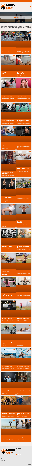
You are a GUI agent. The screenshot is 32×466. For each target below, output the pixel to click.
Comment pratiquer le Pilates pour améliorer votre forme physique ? (22, 437)
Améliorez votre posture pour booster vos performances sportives (23, 293)
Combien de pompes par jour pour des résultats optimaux (23, 169)
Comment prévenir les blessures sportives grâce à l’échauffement (8, 414)
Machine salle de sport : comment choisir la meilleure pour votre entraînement (8, 121)
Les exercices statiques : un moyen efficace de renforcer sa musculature (7, 49)
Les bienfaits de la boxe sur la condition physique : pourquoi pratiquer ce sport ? (23, 390)
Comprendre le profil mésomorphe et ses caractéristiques (23, 222)
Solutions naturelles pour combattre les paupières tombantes (23, 96)
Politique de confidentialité (29, 464)
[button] (30, 6)
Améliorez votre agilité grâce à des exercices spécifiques (7, 367)
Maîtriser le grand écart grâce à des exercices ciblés (22, 49)
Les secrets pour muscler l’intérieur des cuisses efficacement (8, 173)
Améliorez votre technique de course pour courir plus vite (23, 414)
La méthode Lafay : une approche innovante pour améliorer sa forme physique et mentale (7, 198)
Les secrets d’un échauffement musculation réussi (22, 196)
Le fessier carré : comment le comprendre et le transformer (8, 223)
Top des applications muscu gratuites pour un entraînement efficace (23, 73)
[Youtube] (20, 454)
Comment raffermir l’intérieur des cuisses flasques (8, 73)
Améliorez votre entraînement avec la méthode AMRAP (23, 144)
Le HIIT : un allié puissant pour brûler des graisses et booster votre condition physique (8, 342)
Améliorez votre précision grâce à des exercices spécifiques (23, 271)
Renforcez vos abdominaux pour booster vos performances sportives (8, 271)
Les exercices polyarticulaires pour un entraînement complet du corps (7, 96)
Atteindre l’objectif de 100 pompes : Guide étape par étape (7, 247)
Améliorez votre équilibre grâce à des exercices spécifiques (23, 319)
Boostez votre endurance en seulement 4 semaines (8, 437)
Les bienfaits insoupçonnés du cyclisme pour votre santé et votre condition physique (23, 247)
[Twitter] (18, 454)
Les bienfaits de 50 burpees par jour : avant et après (23, 121)
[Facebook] (16, 454)
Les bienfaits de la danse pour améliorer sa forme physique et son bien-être (8, 295)
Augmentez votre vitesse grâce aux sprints (7, 319)
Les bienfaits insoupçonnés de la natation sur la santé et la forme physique (23, 367)
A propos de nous (3, 460)
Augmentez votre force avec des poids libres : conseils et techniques (7, 390)
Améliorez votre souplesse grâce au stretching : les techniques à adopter (23, 342)
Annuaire (2, 462)
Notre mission (2, 461)
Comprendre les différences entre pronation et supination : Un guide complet (7, 145)
